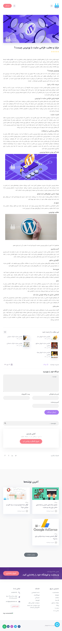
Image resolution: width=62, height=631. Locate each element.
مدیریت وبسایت (50, 511)
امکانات (57, 598)
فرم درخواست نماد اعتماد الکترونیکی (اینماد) (33, 606)
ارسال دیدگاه (51, 412)
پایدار (46, 625)
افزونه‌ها (37, 600)
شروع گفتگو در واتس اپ (31, 441)
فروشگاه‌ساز (36, 595)
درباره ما (57, 608)
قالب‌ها (57, 600)
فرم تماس (15, 606)
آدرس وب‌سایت (55, 402)
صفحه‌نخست (55, 592)
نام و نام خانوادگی (54, 394)
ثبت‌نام (7, 6)
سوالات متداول (55, 603)
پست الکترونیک (25, 394)
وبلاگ (44, 365)
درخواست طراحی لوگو (34, 603)
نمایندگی (37, 598)
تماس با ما (56, 611)
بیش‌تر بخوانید (31, 555)
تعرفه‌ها (57, 595)
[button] (14, 6)
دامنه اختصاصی (35, 592)
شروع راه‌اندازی (11, 573)
